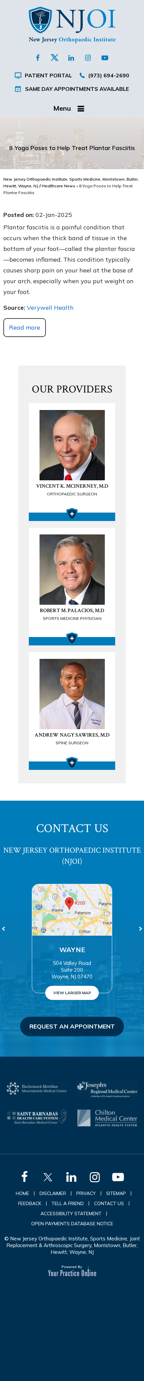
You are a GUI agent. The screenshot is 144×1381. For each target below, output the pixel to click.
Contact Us (109, 1203)
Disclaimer (53, 1193)
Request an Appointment (72, 1026)
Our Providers (72, 389)
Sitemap (116, 1193)
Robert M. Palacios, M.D (72, 614)
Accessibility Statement (71, 1213)
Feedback (29, 1203)
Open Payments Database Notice (72, 1224)
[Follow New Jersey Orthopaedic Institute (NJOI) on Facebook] (37, 57)
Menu (62, 108)
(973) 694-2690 (108, 75)
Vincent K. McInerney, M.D (72, 489)
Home (22, 1193)
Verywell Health (50, 307)
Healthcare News (58, 185)
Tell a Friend (68, 1203)
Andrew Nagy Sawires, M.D (72, 738)
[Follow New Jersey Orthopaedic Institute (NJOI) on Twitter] (54, 57)
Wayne (72, 949)
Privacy (86, 1193)
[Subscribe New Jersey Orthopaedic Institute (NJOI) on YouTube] (104, 57)
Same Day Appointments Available (77, 88)
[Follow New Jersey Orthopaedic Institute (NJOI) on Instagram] (88, 57)
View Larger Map (72, 992)
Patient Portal (48, 75)
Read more (24, 327)
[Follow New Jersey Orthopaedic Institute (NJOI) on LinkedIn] (71, 57)
